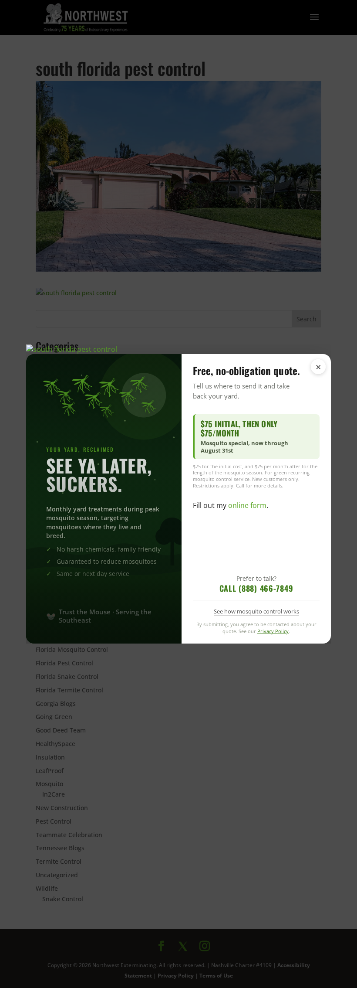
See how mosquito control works (256, 611)
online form (247, 505)
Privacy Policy (273, 631)
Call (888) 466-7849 (256, 588)
